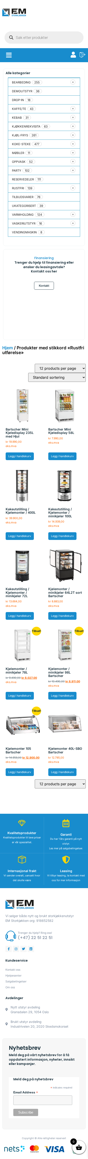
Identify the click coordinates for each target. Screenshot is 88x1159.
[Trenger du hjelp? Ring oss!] (10, 936)
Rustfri (18, 188)
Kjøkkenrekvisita (26, 126)
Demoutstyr (22, 91)
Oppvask (18, 161)
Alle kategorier (18, 73)
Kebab (17, 117)
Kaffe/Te (19, 109)
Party (16, 170)
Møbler (18, 153)
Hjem (7, 347)
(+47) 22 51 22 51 (35, 937)
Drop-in (18, 100)
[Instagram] (16, 949)
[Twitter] (23, 949)
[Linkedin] (31, 949)
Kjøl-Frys (20, 135)
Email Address (25, 1092)
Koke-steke (21, 144)
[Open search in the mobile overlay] (44, 37)
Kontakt (44, 285)
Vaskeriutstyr (23, 223)
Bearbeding (21, 82)
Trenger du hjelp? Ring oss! (35, 932)
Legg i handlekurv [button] (19, 456)
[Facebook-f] (8, 949)
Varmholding (23, 214)
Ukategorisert (24, 206)
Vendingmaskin (24, 232)
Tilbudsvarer (22, 197)
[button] (9, 55)
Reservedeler (23, 179)
